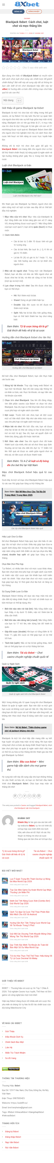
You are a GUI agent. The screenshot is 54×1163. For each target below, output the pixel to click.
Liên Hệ (8, 1047)
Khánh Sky (39, 33)
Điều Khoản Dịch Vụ (14, 1037)
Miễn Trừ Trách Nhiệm (15, 1053)
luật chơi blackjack (32, 808)
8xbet (32, 825)
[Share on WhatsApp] (15, 796)
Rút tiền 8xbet (12, 1147)
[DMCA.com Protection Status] (11, 1069)
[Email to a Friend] (29, 796)
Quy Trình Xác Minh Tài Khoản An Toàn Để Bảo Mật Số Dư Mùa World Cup (29, 946)
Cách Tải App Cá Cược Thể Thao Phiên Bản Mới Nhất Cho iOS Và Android (30, 913)
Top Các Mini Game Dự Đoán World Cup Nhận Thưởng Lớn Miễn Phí (30, 891)
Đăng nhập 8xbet (13, 1137)
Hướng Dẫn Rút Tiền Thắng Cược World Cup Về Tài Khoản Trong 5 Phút (30, 924)
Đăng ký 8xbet (12, 1131)
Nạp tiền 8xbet (12, 1142)
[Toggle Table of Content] (18, 100)
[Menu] (3, 4)
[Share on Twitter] (24, 796)
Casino (27, 18)
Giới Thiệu (9, 1031)
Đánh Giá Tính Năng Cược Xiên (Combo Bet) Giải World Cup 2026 (30, 902)
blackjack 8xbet (42, 805)
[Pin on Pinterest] (34, 796)
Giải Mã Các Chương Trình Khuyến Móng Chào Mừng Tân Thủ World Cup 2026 (30, 935)
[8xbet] (27, 4)
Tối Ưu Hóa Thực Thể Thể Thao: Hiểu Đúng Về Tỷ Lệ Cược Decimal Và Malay (31, 957)
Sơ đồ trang (10, 1058)
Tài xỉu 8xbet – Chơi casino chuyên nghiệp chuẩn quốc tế (42, 854)
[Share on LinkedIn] (39, 796)
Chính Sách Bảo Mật (14, 1042)
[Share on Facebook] (20, 796)
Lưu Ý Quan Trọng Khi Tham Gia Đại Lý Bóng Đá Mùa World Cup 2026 (30, 880)
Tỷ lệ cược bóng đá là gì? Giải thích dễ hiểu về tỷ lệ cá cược (13, 854)
